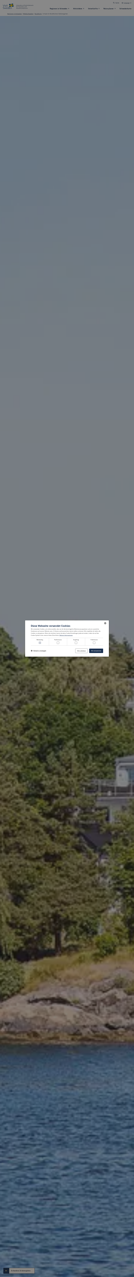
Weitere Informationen (66, 635)
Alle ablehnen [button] (81, 651)
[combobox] (105, 623)
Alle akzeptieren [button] (96, 650)
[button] (38, 651)
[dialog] (67, 638)
